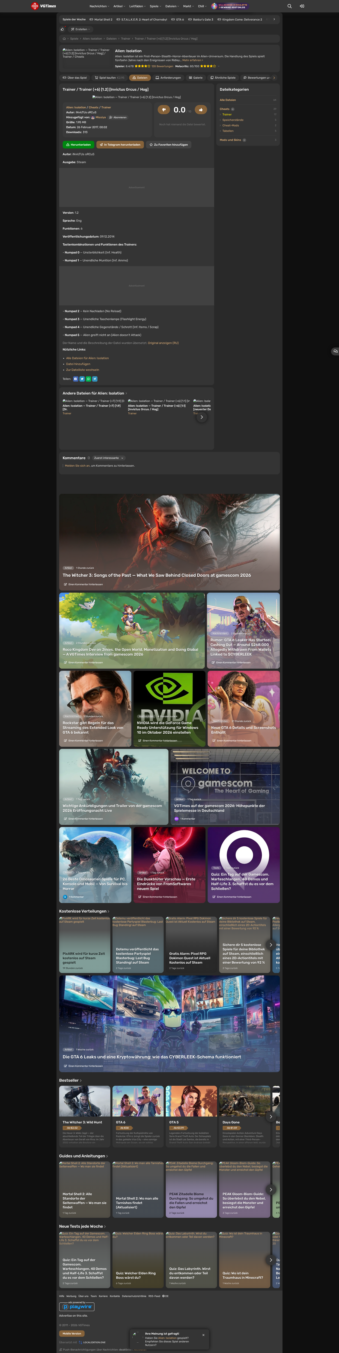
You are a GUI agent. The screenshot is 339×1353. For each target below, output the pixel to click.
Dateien (111, 38)
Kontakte (115, 1296)
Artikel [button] (118, 6)
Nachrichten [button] (98, 6)
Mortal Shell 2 (103, 19)
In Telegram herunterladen (122, 144)
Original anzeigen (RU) (163, 343)
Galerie (198, 77)
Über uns (83, 1296)
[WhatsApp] (88, 379)
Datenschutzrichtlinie (134, 1296)
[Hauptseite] (43, 6)
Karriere (103, 1296)
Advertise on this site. (73, 1315)
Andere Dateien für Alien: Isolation (94, 393)
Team (94, 1296)
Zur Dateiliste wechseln (82, 370)
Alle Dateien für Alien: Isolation (87, 358)
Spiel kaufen (111, 77)
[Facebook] (75, 379)
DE (166, 1296)
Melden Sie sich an (77, 465)
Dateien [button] (170, 6)
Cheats (94, 107)
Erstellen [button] (81, 29)
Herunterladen (81, 144)
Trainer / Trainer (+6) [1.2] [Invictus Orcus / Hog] (166, 38)
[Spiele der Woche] (274, 19)
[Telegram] (94, 379)
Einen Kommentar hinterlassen (85, 584)
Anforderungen (170, 77)
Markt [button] (187, 6)
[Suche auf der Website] (289, 6)
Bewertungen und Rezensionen (269, 77)
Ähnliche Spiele (225, 77)
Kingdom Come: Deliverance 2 (242, 19)
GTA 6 (180, 19)
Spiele (74, 38)
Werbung (71, 1296)
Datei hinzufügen (78, 364)
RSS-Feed (154, 1296)
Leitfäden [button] (136, 6)
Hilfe (61, 1296)
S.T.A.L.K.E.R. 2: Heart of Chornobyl (144, 19)
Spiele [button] (154, 6)
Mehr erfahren (192, 60)
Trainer (125, 38)
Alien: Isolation (92, 38)
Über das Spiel (77, 77)
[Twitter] (82, 379)
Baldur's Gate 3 (203, 19)
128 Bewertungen (162, 66)
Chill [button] (201, 6)
